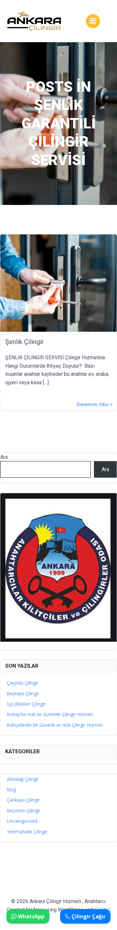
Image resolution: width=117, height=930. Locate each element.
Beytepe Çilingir (23, 693)
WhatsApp (31, 916)
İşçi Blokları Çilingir (26, 704)
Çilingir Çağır (88, 916)
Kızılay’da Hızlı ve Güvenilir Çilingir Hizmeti (50, 714)
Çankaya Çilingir (23, 800)
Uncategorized (22, 821)
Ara (4, 457)
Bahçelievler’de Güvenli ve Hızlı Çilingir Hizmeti (55, 725)
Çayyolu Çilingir (22, 683)
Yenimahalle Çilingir (27, 832)
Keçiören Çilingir (23, 810)
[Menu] (93, 21)
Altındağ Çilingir (23, 779)
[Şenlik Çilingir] (58, 282)
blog (11, 789)
